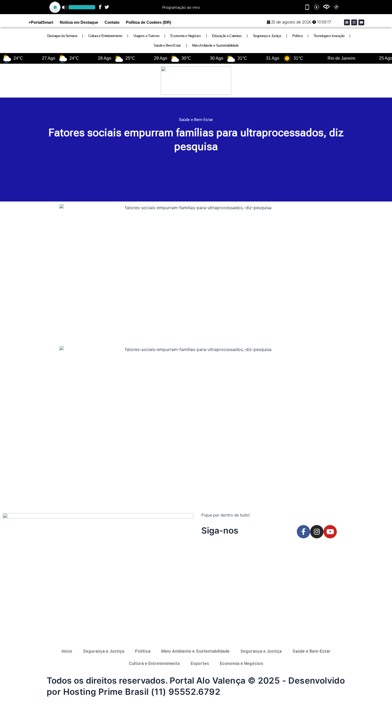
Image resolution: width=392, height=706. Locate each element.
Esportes (200, 663)
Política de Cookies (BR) (148, 22)
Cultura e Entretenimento (105, 36)
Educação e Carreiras (227, 36)
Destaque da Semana (62, 36)
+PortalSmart (41, 22)
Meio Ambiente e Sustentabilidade (215, 45)
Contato (112, 22)
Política (297, 36)
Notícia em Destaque (79, 22)
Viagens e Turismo (146, 36)
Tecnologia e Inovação (329, 36)
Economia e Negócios (185, 36)
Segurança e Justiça (267, 36)
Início (67, 651)
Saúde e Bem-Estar (167, 45)
